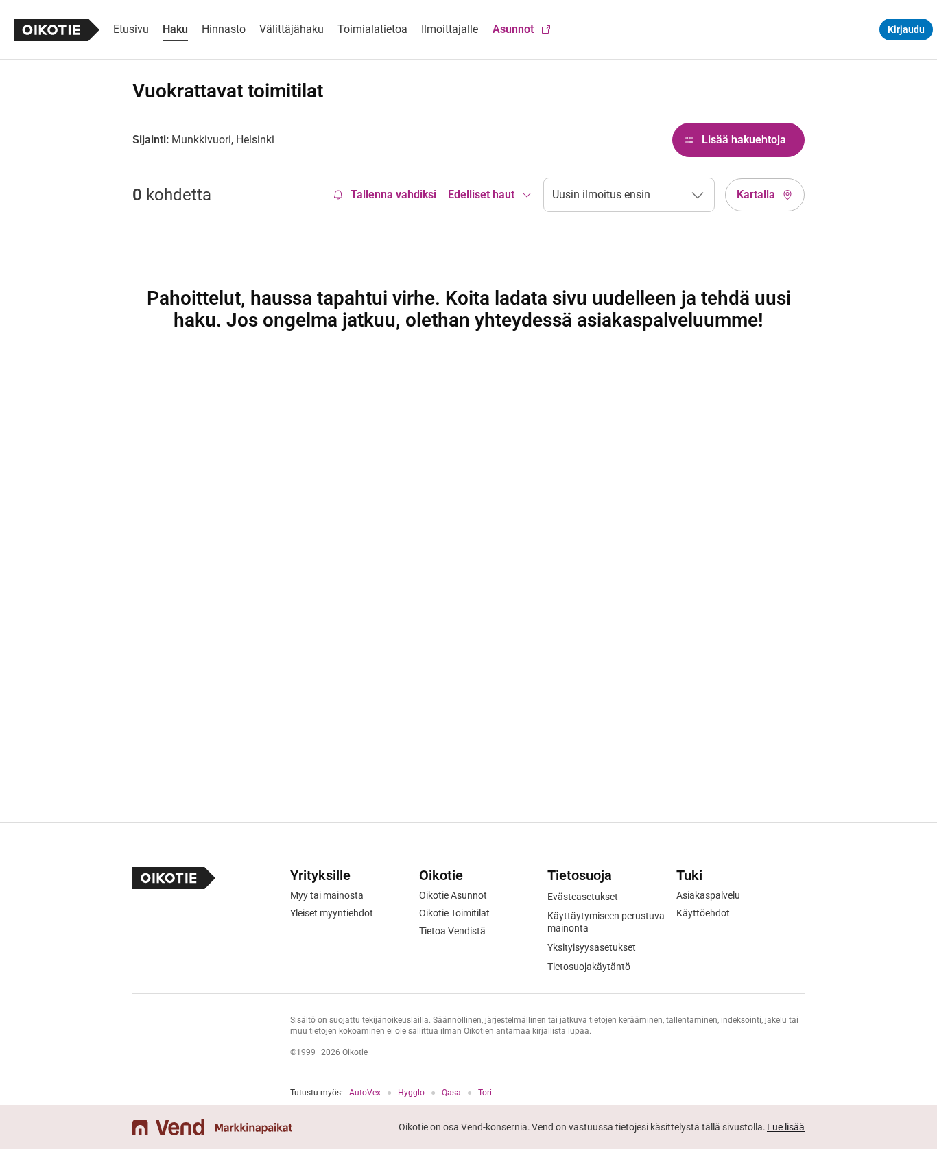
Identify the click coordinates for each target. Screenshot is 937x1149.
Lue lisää (786, 1127)
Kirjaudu (906, 29)
